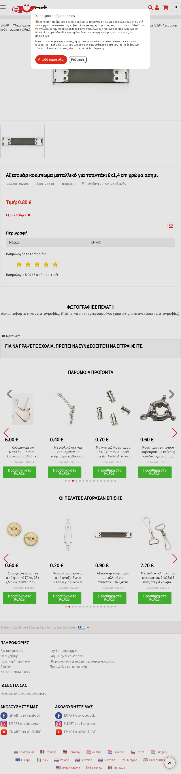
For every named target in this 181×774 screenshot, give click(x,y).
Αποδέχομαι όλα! (51, 59)
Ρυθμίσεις (78, 59)
